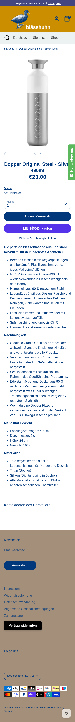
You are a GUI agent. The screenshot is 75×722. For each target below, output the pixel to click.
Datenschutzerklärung (19, 602)
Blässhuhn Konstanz (39, 707)
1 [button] (35, 154)
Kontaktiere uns (71, 160)
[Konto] (57, 17)
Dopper (8, 188)
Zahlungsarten (14, 615)
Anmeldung (20, 565)
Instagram (54, 3)
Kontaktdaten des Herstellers (27, 505)
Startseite (9, 48)
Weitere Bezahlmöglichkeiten (37, 238)
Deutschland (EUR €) (20, 675)
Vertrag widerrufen (23, 625)
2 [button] (40, 153)
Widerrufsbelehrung (18, 595)
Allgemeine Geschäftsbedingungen (29, 609)
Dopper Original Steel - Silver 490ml (38, 48)
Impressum (12, 588)
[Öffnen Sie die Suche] (6, 38)
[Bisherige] (5, 153)
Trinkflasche (14, 193)
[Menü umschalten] (5, 19)
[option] (37, 102)
